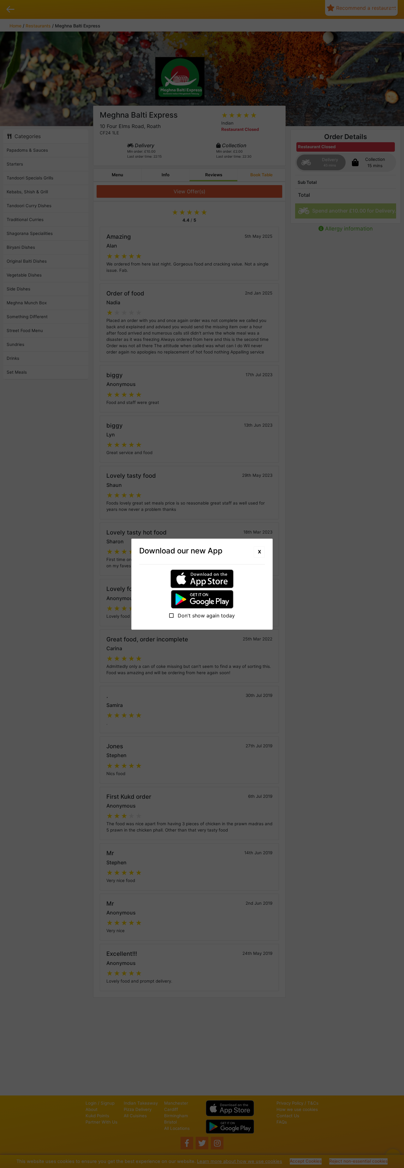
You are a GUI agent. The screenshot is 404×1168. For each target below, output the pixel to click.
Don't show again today (205, 615)
